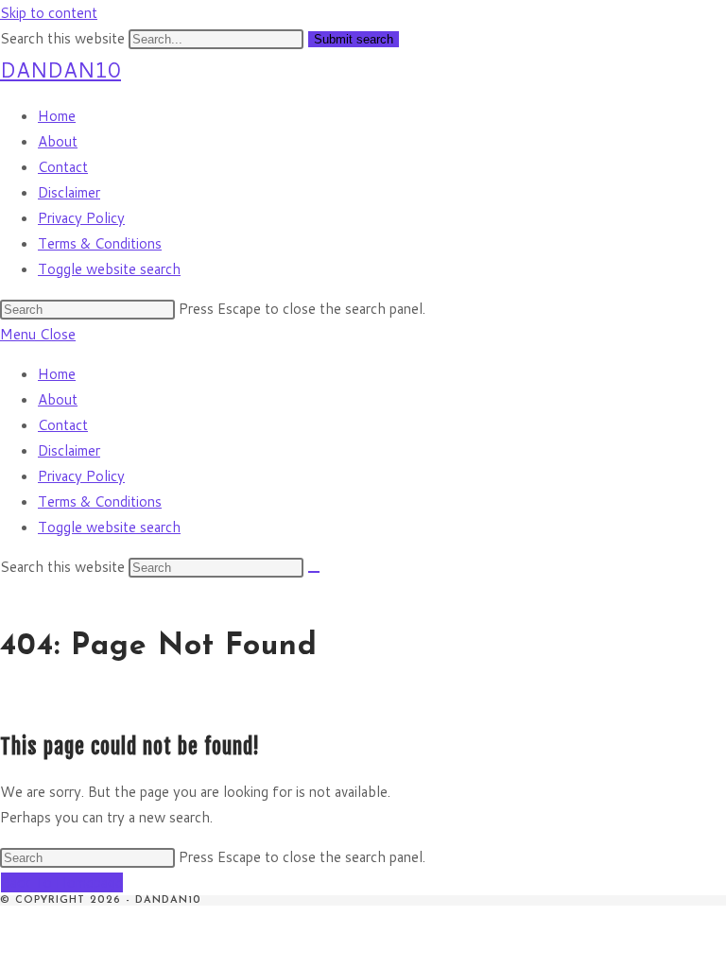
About (58, 399)
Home (57, 374)
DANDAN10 (60, 69)
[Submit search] (313, 572)
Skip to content (48, 13)
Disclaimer (69, 450)
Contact (63, 425)
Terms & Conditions (100, 501)
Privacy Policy (81, 476)
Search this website (64, 38)
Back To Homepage (62, 882)
